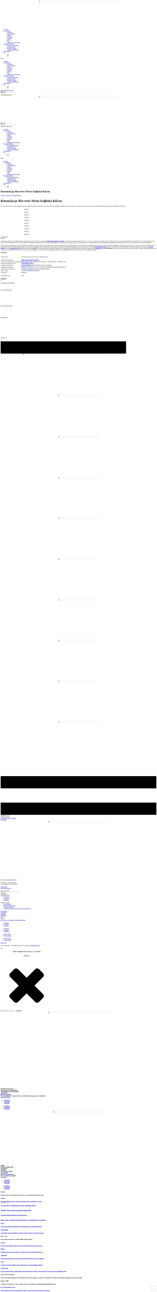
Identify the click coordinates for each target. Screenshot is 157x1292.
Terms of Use (7, 934)
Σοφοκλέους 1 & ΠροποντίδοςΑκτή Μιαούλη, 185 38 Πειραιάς (10, 1090)
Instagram (6, 898)
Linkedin (6, 924)
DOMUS (23, 267)
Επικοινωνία (7, 51)
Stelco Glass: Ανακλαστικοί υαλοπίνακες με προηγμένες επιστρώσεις (23, 1220)
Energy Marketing (35, 945)
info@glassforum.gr (6, 888)
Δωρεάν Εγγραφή (11, 48)
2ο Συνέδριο (7, 31)
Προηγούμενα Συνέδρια (13, 42)
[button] (78, 58)
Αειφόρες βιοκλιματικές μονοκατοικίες (14, 1215)
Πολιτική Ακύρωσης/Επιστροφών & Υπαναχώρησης (17, 908)
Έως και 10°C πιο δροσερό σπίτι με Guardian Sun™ (18, 1205)
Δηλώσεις (9, 36)
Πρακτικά (9, 32)
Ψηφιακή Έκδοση (8, 44)
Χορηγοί (9, 38)
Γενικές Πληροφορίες (12, 45)
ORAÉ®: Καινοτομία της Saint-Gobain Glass (16, 1210)
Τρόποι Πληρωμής (9, 907)
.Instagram (7, 1101)
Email (3, 892)
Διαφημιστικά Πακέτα (13, 50)
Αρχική (6, 29)
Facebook (6, 897)
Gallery (9, 35)
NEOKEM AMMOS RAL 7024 (29, 269)
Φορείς (9, 39)
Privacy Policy (7, 935)
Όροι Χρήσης (7, 904)
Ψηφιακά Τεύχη (11, 47)
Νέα (8, 41)
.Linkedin (6, 1103)
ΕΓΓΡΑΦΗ (3, 894)
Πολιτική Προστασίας (9, 905)
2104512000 (4, 887)
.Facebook (7, 1100)
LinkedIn (6, 900)
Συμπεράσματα (11, 33)
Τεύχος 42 (8, 195)
